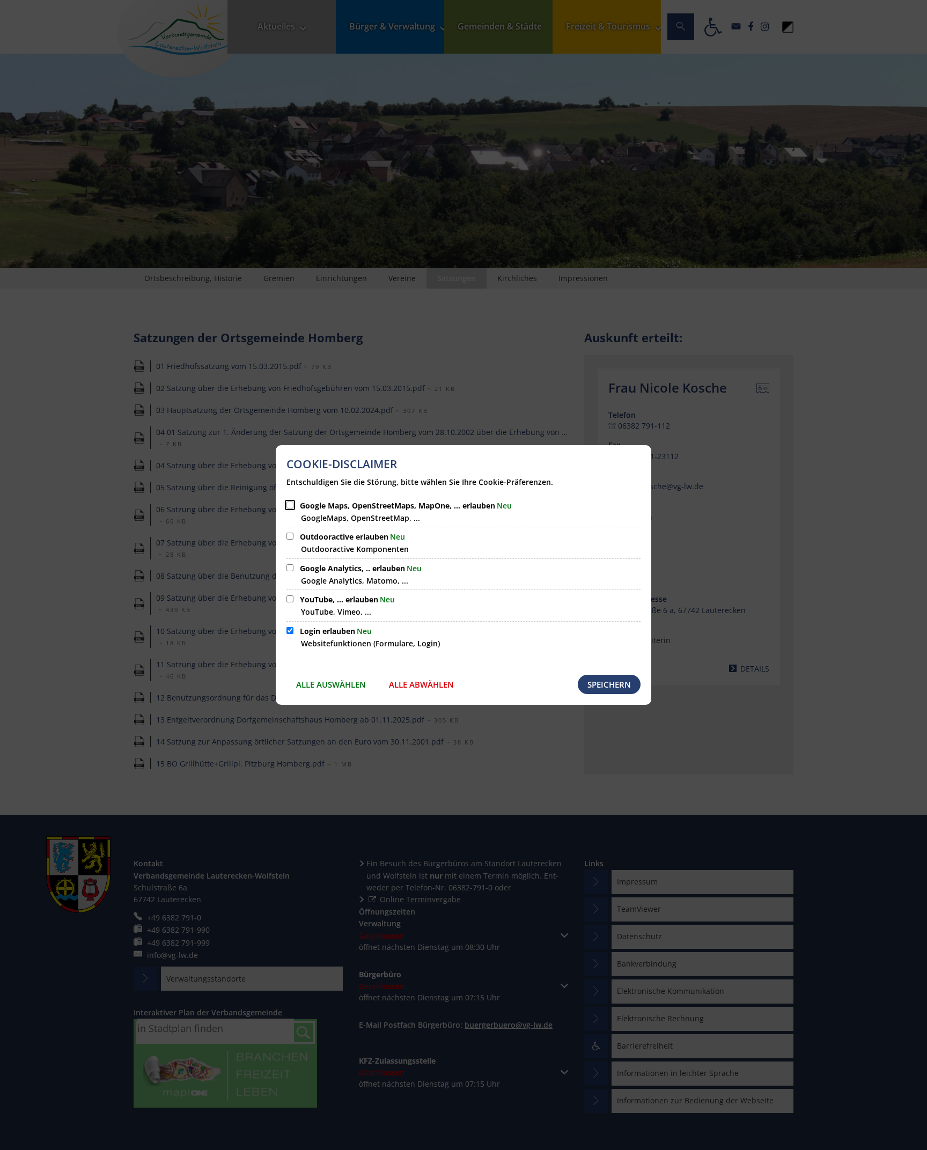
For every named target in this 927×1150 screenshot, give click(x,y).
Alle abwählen (421, 684)
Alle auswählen (331, 684)
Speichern (609, 684)
